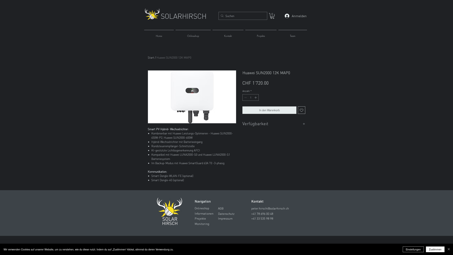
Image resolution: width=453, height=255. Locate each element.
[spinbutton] (250, 97)
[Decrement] (245, 97)
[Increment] (256, 97)
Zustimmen (435, 249)
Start (151, 57)
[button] (272, 16)
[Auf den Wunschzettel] (301, 110)
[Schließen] (449, 249)
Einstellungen (413, 249)
